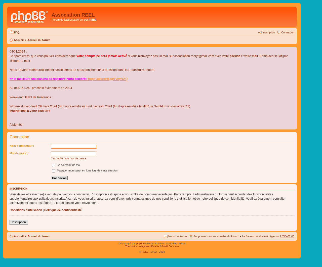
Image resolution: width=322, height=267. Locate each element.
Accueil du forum (38, 39)
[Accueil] (30, 16)
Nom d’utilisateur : (22, 145)
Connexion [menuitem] (287, 32)
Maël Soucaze (170, 246)
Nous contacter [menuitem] (177, 236)
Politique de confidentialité (63, 210)
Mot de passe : (19, 153)
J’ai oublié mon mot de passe (68, 158)
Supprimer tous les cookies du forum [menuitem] (215, 236)
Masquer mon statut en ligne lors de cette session (86, 170)
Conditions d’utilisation (26, 210)
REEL (145, 251)
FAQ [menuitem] (17, 32)
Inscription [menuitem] (268, 32)
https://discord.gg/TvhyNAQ (108, 79)
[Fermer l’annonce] (292, 50)
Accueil (19, 39)
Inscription (19, 222)
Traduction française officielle (142, 246)
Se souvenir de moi (68, 164)
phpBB (140, 243)
